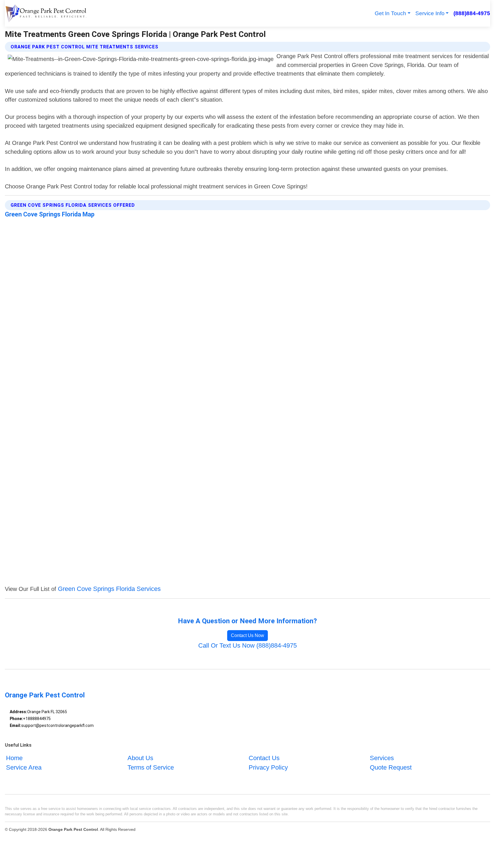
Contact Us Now (247, 635)
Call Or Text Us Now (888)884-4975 (247, 645)
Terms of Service (150, 767)
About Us (140, 758)
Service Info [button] (430, 13)
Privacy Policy (268, 767)
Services (382, 758)
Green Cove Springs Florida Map (50, 214)
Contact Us (264, 758)
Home (14, 758)
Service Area (24, 767)
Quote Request (391, 767)
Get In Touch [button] (390, 13)
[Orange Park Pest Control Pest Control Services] (46, 13)
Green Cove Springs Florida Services (109, 588)
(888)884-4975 (471, 13)
